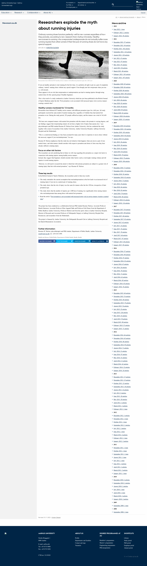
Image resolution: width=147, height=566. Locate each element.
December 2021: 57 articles (122, 42)
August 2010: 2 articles (121, 486)
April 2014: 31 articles (121, 361)
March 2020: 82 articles (121, 113)
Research (18, 12)
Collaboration (33, 12)
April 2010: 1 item (119, 493)
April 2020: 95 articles (121, 110)
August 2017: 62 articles (121, 222)
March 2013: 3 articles (121, 406)
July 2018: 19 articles (120, 184)
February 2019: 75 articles (122, 158)
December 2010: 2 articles (122, 480)
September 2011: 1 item (121, 454)
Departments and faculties (86, 2)
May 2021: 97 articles (120, 65)
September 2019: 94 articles (122, 136)
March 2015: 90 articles (121, 322)
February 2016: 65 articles (122, 284)
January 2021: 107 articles (122, 78)
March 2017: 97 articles (121, 238)
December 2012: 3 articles (122, 416)
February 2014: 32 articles (122, 367)
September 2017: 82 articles (122, 219)
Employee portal (129, 545)
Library (126, 538)
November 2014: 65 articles (122, 338)
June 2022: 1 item (119, 29)
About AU (47, 12)
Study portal (128, 540)
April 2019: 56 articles (121, 152)
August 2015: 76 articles (121, 306)
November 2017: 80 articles (122, 213)
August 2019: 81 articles (121, 139)
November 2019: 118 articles (122, 129)
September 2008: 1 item (121, 512)
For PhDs (68, 5)
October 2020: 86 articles (121, 90)
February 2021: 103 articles (122, 74)
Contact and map (80, 543)
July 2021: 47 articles (120, 58)
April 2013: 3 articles (120, 403)
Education (5, 12)
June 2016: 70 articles (120, 271)
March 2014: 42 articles (121, 364)
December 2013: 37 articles (122, 377)
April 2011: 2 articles (120, 467)
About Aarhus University (127, 17)
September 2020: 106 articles (123, 94)
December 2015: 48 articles (122, 293)
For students (70, 2)
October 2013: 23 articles (121, 383)
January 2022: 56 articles (121, 36)
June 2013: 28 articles (120, 396)
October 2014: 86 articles (121, 342)
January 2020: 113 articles (122, 119)
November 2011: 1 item (121, 448)
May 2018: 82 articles (120, 190)
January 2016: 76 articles (121, 287)
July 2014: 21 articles (120, 351)
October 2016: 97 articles (121, 258)
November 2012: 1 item (121, 419)
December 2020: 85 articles (122, 84)
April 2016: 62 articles (121, 277)
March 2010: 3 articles (121, 496)
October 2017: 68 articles (121, 216)
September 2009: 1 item (121, 506)
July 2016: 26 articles (120, 267)
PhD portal (127, 543)
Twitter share (62, 241)
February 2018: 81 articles (122, 200)
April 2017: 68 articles (121, 235)
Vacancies (78, 545)
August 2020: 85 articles (121, 97)
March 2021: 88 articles (121, 71)
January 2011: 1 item (120, 473)
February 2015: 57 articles (122, 325)
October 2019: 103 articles (122, 132)
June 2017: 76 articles (120, 229)
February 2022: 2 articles (121, 33)
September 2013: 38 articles (122, 387)
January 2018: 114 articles (122, 203)
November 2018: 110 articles (122, 171)
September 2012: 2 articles (122, 425)
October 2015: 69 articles (121, 300)
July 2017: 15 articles (120, 226)
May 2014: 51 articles (120, 358)
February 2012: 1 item (120, 438)
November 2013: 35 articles (122, 380)
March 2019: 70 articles (121, 155)
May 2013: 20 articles (120, 399)
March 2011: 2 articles (121, 470)
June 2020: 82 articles (120, 103)
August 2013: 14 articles (121, 390)
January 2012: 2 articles (121, 441)
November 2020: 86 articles (122, 87)
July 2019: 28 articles (120, 142)
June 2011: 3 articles (120, 464)
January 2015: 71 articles (121, 329)
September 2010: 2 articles (122, 483)
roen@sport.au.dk (43, 234)
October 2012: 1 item (120, 422)
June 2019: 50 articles (120, 145)
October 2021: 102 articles (122, 49)
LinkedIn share (80, 241)
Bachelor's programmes (107, 540)
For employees (71, 7)
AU (116, 17)
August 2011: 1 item (120, 457)
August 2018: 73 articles (121, 181)
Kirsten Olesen (52, 48)
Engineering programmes (107, 545)
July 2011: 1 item (119, 461)
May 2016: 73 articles (120, 274)
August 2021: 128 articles (121, 55)
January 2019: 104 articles (122, 161)
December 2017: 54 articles (122, 210)
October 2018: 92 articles (121, 174)
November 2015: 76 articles (122, 296)
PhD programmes (105, 548)
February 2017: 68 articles (122, 242)
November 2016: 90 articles (122, 255)
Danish (143, 13)
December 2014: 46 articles (122, 335)
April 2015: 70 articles (121, 319)
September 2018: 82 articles (122, 177)
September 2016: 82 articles (122, 261)
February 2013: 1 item (120, 409)
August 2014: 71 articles (121, 348)
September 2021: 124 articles (123, 52)
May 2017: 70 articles (120, 232)
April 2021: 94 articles (121, 68)
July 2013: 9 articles (120, 393)
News (138, 17)
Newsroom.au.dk (9, 23)
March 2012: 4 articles (121, 435)
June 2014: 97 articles (120, 354)
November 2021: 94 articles (122, 45)
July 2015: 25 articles (120, 309)
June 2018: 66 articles (120, 187)
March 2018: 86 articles (121, 197)
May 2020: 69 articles (120, 107)
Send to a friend (98, 241)
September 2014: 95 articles (122, 345)
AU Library (81, 5)
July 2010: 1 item (119, 489)
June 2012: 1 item (119, 432)
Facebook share (45, 241)
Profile (77, 538)
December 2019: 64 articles (122, 126)
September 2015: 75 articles (122, 303)
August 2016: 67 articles (121, 264)
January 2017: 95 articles (121, 245)
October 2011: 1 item (120, 451)
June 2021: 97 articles (120, 61)
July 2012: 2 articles (120, 428)
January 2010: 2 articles (121, 499)
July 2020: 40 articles (120, 100)
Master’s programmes (106, 543)
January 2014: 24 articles (121, 370)
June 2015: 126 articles (121, 312)
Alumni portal (128, 548)
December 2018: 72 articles (122, 168)
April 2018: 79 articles (121, 193)
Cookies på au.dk (133, 556)
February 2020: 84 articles (122, 116)
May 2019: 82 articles (120, 148)
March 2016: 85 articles (121, 280)
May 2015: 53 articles (120, 316)
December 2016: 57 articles (122, 251)
